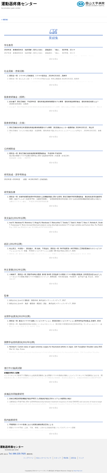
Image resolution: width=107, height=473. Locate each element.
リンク (81, 458)
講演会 (73, 458)
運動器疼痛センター (19, 5)
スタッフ (57, 458)
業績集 (66, 458)
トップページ (28, 458)
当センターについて (43, 458)
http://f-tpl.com (78, 470)
